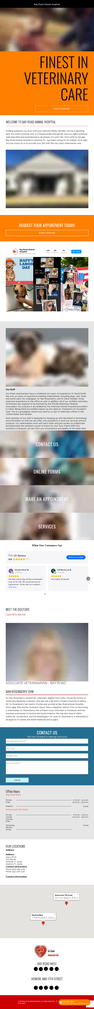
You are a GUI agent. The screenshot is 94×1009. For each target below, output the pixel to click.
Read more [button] (13, 587)
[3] (52, 719)
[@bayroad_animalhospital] (15, 251)
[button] (6, 578)
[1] (41, 719)
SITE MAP (21, 1003)
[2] (47, 719)
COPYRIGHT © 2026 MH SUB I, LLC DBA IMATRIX (36, 1001)
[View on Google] (11, 571)
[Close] (78, 894)
